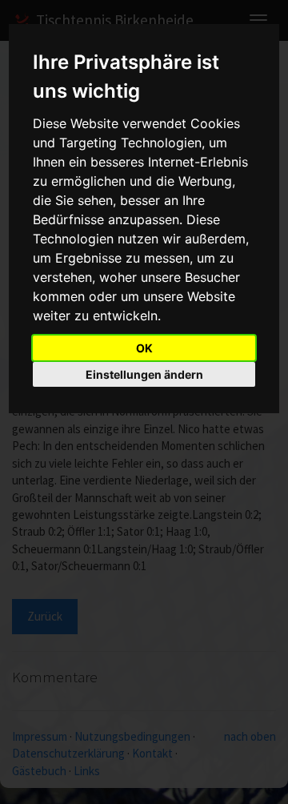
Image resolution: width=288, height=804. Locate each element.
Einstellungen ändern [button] (144, 374)
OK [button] (144, 348)
